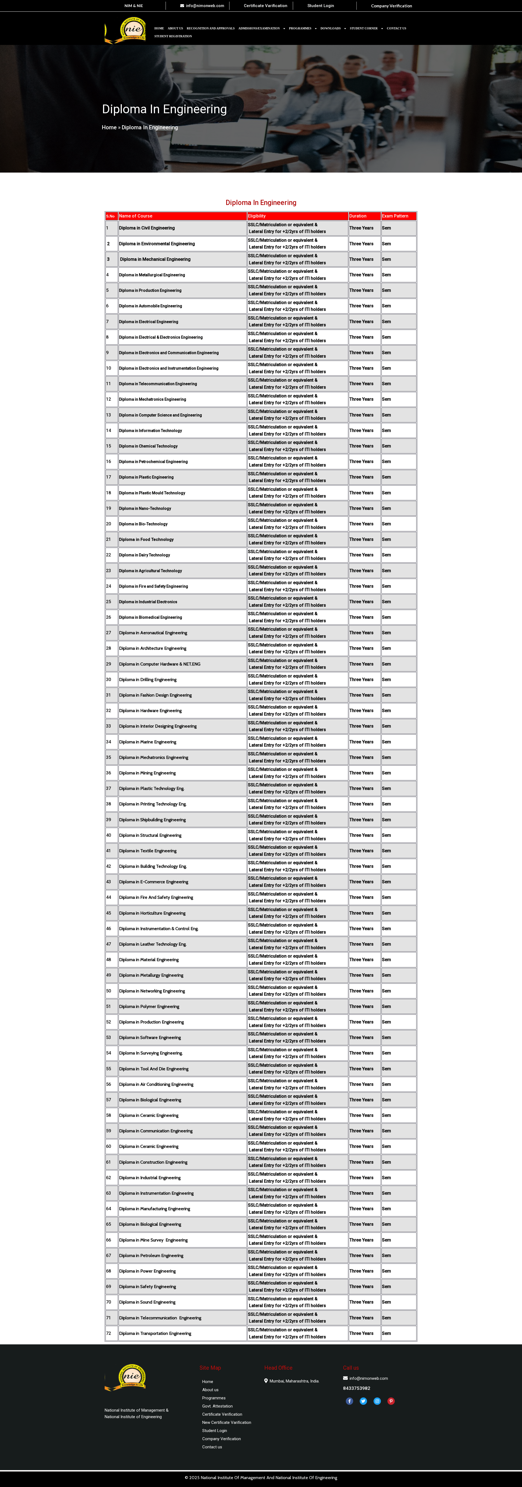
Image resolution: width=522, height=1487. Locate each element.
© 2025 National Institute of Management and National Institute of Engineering (261, 1477)
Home (109, 127)
